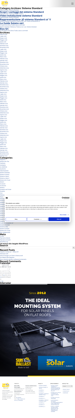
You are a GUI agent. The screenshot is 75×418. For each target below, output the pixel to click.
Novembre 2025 (4, 47)
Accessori (2, 184)
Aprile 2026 (3, 42)
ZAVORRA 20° (42, 404)
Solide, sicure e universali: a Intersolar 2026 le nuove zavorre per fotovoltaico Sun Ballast (55, 388)
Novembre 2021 (4, 131)
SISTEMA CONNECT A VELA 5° (43, 388)
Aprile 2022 (3, 122)
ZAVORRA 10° (42, 396)
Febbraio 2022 (4, 126)
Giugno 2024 (3, 73)
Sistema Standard (14, 10)
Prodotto (2, 191)
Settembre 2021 (4, 135)
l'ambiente (3, 165)
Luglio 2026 (3, 36)
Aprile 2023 (3, 99)
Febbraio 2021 (4, 148)
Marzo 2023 (3, 101)
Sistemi (21, 14)
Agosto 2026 (3, 34)
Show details (63, 214)
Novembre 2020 (4, 154)
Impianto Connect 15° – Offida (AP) (9, 252)
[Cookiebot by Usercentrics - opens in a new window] (63, 198)
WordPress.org (4, 241)
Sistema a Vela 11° (5, 178)
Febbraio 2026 (4, 43)
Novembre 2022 (4, 109)
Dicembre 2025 (4, 45)
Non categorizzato (5, 232)
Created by (65, 392)
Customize (36, 219)
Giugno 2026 (3, 38)
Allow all (59, 219)
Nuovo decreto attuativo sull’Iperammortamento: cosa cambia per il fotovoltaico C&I (56, 402)
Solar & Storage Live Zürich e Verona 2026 (11, 255)
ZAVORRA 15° (41, 402)
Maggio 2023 (3, 98)
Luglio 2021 (3, 139)
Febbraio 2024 (4, 81)
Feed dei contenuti (5, 238)
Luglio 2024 (3, 71)
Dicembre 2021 (4, 129)
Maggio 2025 (3, 53)
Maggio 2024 (3, 75)
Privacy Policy (66, 389)
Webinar (2, 195)
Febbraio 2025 (4, 58)
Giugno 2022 (3, 118)
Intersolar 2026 (4, 253)
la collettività (3, 167)
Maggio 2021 (3, 142)
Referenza (13, 21)
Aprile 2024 (3, 77)
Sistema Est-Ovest (5, 180)
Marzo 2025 (3, 56)
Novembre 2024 (4, 64)
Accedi (2, 236)
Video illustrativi (4, 10)
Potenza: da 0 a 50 (21, 21)
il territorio (2, 163)
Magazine (2, 159)
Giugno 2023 (3, 96)
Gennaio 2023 (3, 105)
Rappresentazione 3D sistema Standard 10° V (25, 19)
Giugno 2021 (3, 141)
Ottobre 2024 (3, 66)
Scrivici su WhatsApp (18, 400)
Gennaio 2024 (4, 83)
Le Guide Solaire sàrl (12, 23)
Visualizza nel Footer (5, 189)
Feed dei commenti (5, 240)
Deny (16, 219)
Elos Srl (4, 28)
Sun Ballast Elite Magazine (7, 257)
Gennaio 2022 (3, 127)
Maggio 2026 (3, 40)
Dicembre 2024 (4, 62)
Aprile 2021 (3, 144)
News (1, 197)
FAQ (1, 193)
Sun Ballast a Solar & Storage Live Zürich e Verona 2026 (56, 394)
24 (1, 277)
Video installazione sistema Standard (21, 15)
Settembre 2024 (4, 68)
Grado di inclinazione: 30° (6, 223)
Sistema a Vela (4, 226)
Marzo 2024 (3, 79)
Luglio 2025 (3, 49)
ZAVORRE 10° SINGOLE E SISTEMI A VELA (43, 401)
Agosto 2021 (3, 137)
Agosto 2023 (3, 92)
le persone (3, 169)
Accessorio (3, 185)
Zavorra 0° (41, 390)
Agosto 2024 (3, 70)
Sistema (2, 187)
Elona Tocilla (11, 25)
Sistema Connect (4, 174)
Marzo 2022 (3, 124)
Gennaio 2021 (3, 150)
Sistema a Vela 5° (4, 176)
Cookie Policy (66, 391)
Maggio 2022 (3, 120)
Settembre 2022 (4, 113)
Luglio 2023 (3, 94)
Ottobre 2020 (3, 156)
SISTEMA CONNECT (43, 385)
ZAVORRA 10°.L (42, 398)
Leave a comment (20, 25)
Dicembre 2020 (4, 152)
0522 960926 (18, 397)
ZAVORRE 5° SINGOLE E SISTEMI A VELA (44, 394)
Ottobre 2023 (3, 88)
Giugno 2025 (3, 51)
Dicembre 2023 (4, 84)
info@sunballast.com (21, 398)
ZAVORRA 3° (41, 391)
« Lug (1, 281)
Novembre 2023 (4, 86)
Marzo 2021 (3, 146)
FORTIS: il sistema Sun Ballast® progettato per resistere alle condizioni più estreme (55, 409)
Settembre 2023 (4, 90)
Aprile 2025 (3, 55)
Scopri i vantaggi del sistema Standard (22, 12)
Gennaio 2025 (3, 60)
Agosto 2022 (3, 114)
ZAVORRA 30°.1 (42, 406)
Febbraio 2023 (4, 103)
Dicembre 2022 (4, 107)
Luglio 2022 (3, 116)
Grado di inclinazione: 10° (33, 21)
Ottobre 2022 (3, 111)
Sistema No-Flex (4, 161)
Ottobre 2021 (3, 133)
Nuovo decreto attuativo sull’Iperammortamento (13, 259)
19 (3, 275)
